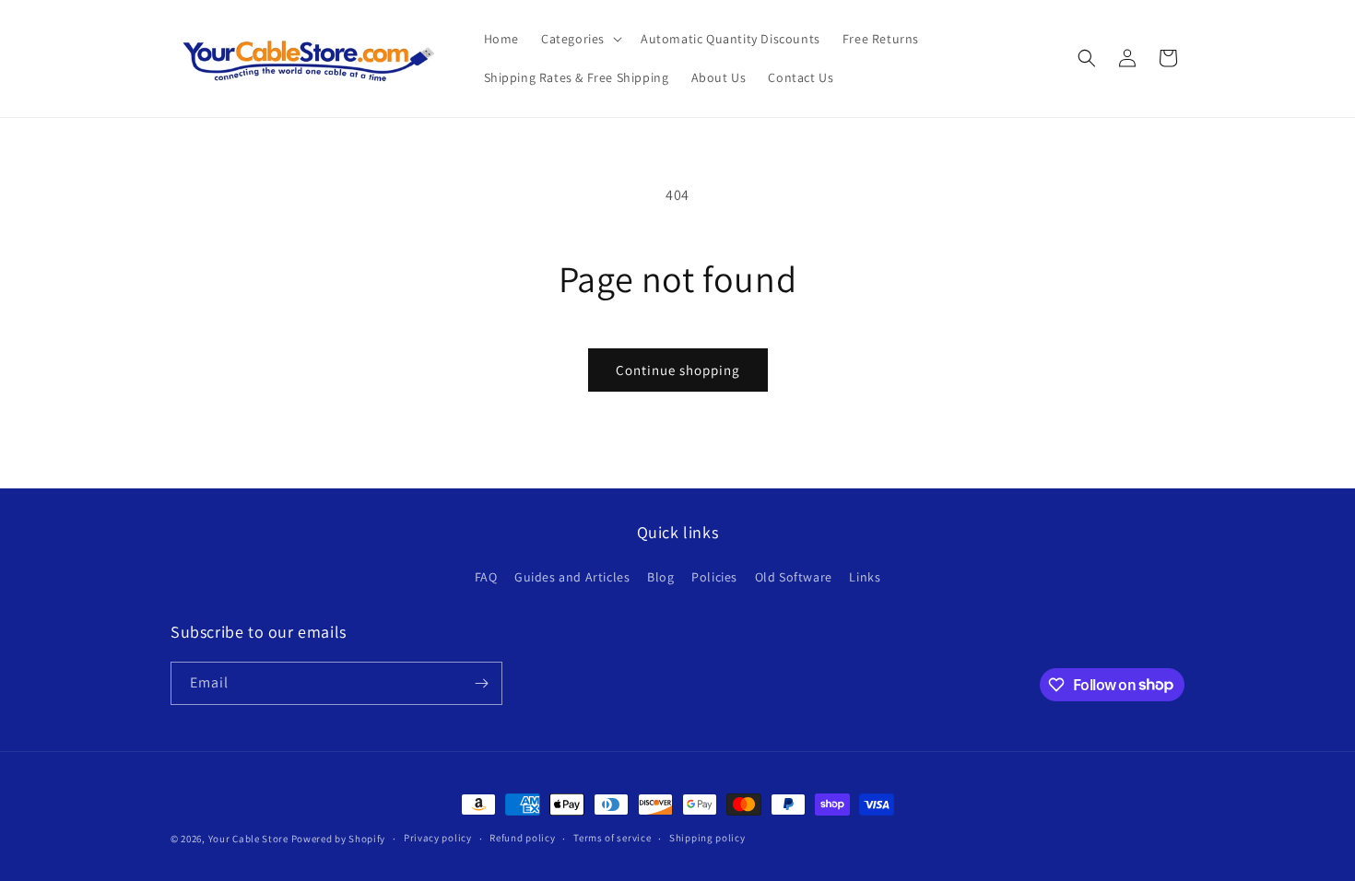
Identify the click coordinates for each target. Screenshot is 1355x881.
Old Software (793, 577)
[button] (580, 38)
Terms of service (612, 837)
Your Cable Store (248, 838)
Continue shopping (678, 370)
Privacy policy (438, 837)
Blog (660, 577)
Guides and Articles (572, 577)
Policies (714, 577)
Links (864, 577)
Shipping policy (707, 837)
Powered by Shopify (338, 838)
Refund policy (522, 837)
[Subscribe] (481, 683)
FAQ (486, 577)
